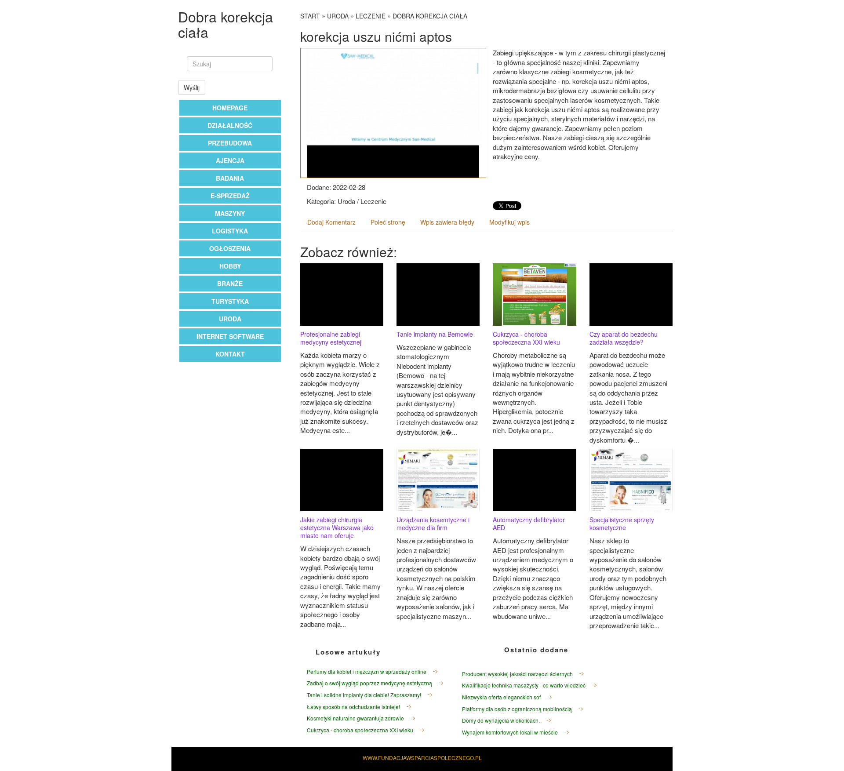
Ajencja (230, 160)
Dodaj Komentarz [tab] (331, 222)
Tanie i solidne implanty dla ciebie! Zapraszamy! (364, 694)
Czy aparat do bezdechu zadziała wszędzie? (623, 338)
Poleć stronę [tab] (388, 222)
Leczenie (371, 15)
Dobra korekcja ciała (430, 15)
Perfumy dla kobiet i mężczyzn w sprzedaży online (366, 671)
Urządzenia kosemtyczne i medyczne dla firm (433, 523)
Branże (230, 283)
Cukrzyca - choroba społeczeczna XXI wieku (526, 338)
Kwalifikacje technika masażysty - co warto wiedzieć (524, 685)
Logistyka (230, 230)
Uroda (230, 318)
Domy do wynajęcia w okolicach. (501, 720)
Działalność (229, 125)
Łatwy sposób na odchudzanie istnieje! (353, 706)
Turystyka (230, 301)
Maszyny (230, 213)
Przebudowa (230, 142)
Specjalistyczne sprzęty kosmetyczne (621, 523)
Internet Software (230, 336)
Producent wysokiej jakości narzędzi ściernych (517, 673)
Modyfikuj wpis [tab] (509, 222)
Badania (230, 178)
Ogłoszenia (230, 248)
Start (310, 15)
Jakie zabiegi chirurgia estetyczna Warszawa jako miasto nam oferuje (337, 527)
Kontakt (230, 353)
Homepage (229, 107)
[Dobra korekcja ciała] (393, 112)
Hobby (230, 266)
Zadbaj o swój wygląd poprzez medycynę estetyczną (369, 683)
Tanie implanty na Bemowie (435, 334)
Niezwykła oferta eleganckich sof (501, 697)
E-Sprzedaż (230, 195)
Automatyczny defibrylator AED (529, 523)
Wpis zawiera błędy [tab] (447, 222)
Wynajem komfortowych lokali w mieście (510, 732)
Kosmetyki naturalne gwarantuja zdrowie (355, 718)
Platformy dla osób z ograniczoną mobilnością (517, 709)
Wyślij (192, 87)
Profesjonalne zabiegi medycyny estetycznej (330, 338)
